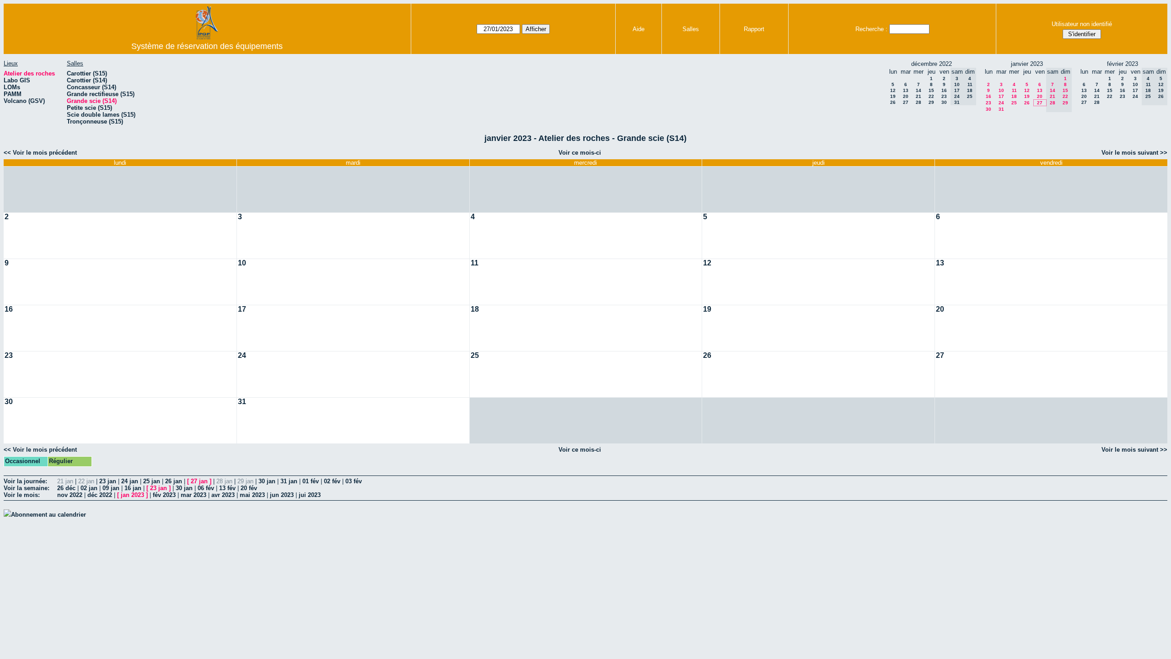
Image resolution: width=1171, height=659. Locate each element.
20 (905, 96)
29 (931, 102)
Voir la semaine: (26, 488)
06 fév (206, 488)
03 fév (353, 481)
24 (1001, 102)
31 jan (288, 481)
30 (944, 102)
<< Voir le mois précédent (40, 152)
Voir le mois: (22, 495)
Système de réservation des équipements (207, 46)
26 (893, 102)
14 (918, 90)
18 (1014, 96)
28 (918, 102)
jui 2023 (310, 495)
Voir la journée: (25, 481)
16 (944, 90)
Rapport (754, 29)
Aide (639, 29)
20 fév (249, 488)
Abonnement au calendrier (48, 514)
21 (918, 96)
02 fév (332, 481)
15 (931, 90)
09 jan (110, 488)
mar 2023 (193, 495)
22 (931, 96)
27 (905, 102)
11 (1014, 90)
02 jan (89, 488)
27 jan (199, 481)
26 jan (173, 481)
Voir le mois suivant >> (1134, 152)
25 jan (151, 481)
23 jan (107, 481)
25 (1014, 102)
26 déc (66, 488)
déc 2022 (99, 495)
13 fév (227, 488)
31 (1001, 109)
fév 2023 (164, 495)
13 (905, 90)
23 (944, 96)
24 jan (129, 481)
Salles (690, 29)
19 (893, 96)
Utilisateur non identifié (1082, 24)
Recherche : (871, 29)
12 (893, 90)
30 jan (266, 481)
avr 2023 (223, 495)
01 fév (310, 481)
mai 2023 (252, 495)
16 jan (132, 488)
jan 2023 (132, 495)
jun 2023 (282, 495)
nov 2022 (69, 495)
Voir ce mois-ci (580, 152)
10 (1001, 90)
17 (1001, 96)
